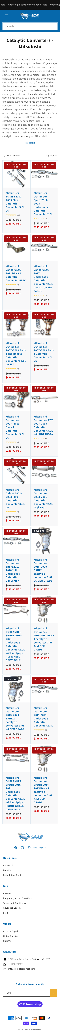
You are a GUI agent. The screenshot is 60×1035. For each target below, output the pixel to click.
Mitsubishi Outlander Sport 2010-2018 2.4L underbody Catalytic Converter (13, 570)
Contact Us (9, 865)
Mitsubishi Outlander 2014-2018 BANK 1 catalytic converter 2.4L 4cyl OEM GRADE (44, 639)
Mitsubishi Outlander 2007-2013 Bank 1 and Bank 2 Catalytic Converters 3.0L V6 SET (16, 353)
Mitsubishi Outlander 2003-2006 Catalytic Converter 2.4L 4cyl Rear (43, 498)
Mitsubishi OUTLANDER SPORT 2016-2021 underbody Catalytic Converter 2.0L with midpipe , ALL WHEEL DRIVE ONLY (15, 644)
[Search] (53, 26)
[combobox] (30, 26)
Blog (5, 912)
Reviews (7, 893)
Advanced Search (12, 907)
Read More (30, 142)
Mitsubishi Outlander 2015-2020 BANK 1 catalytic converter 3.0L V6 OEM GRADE (43, 570)
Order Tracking (10, 936)
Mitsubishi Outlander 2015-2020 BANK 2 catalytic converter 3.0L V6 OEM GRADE (15, 718)
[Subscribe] (53, 993)
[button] (6, 15)
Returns (7, 940)
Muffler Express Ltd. (33, 1029)
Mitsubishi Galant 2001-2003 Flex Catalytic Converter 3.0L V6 (15, 498)
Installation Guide (12, 875)
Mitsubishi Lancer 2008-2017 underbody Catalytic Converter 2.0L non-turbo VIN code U (43, 279)
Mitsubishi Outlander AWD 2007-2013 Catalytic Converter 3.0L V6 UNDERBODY (44, 425)
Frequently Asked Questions (17, 898)
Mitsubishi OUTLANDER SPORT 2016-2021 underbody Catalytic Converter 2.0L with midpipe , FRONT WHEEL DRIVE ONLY (15, 793)
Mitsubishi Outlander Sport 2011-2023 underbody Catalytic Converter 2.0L (43, 203)
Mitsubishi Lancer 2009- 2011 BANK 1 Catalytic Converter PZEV (15, 273)
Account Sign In (11, 931)
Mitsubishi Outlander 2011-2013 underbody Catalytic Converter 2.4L (43, 716)
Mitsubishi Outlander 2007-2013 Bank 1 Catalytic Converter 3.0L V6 (44, 351)
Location (7, 870)
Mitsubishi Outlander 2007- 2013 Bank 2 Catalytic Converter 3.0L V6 (15, 427)
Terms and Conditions (14, 903)
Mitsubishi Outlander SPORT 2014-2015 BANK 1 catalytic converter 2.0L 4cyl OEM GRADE (43, 790)
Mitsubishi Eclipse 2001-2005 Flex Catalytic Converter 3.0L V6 (15, 201)
